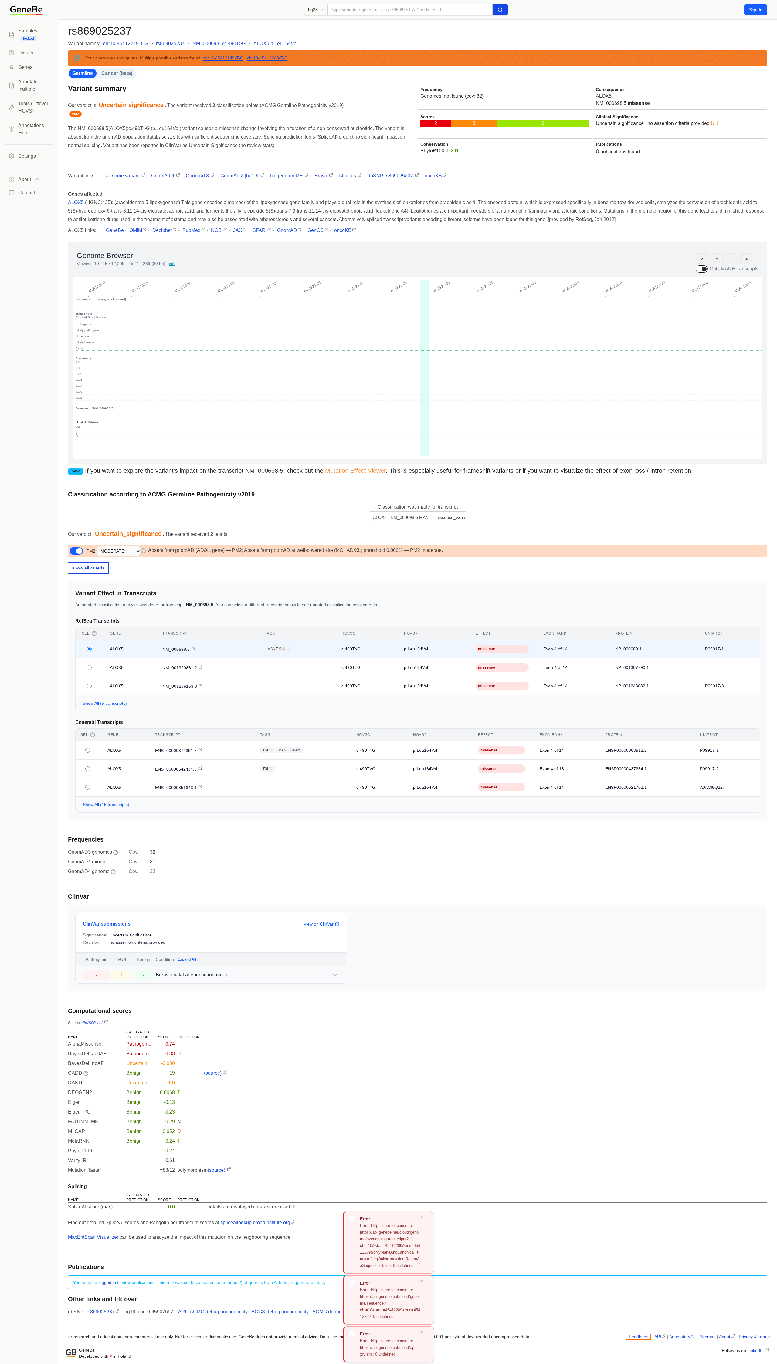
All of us (348, 175)
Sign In (755, 9)
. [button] (132, 105)
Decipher (162, 230)
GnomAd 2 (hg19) (240, 175)
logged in (107, 1282)
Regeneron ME (287, 175)
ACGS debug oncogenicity (280, 1311)
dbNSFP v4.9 (92, 1023)
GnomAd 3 (198, 175)
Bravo (321, 175)
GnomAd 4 (163, 175)
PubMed (191, 230)
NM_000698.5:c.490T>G (219, 43)
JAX (237, 230)
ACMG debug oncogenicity (219, 1311)
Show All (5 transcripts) (105, 703)
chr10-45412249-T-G (125, 43)
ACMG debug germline (337, 1311)
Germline (82, 73)
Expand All (187, 959)
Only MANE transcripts (734, 268)
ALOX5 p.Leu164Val (275, 43)
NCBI (217, 230)
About (724, 1336)
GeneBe (115, 230)
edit (172, 264)
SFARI (260, 230)
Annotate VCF (682, 1336)
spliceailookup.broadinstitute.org (255, 1222)
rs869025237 (170, 43)
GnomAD (287, 230)
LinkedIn (756, 1350)
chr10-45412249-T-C (267, 57)
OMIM (135, 230)
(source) (213, 1073)
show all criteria (88, 568)
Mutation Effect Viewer (355, 470)
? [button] (143, 551)
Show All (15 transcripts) (106, 804)
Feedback (638, 1336)
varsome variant (123, 175)
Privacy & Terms (754, 1336)
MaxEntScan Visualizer (93, 1237)
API (182, 1311)
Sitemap (708, 1336)
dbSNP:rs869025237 (391, 175)
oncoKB (433, 175)
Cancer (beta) (116, 73)
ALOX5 (604, 96)
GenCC (315, 230)
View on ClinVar (319, 924)
